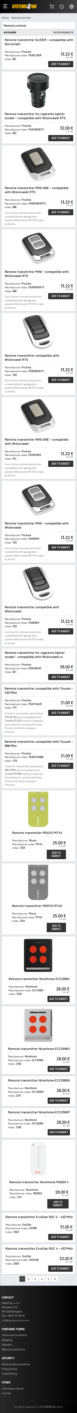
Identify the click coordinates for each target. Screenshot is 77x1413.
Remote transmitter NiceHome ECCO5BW (39, 1080)
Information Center (13, 1388)
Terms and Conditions (14, 1335)
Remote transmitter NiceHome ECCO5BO (39, 979)
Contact (6, 1393)
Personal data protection (16, 1364)
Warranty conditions (13, 1349)
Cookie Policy (9, 1373)
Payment (7, 1344)
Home (5, 17)
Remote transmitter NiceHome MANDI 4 (39, 1182)
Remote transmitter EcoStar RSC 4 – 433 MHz (39, 1248)
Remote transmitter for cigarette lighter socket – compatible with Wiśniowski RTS (35, 116)
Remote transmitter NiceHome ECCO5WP (39, 1112)
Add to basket (60, 64)
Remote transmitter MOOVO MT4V (37, 833)
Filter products (63, 32)
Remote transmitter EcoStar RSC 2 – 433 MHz (39, 1217)
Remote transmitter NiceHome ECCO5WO (39, 1049)
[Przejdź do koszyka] (52, 6)
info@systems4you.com (16, 1320)
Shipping (7, 1339)
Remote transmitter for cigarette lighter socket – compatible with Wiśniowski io (35, 654)
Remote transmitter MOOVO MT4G (37, 906)
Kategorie (10, 32)
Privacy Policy (9, 1368)
